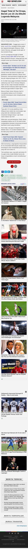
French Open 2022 (11, 56)
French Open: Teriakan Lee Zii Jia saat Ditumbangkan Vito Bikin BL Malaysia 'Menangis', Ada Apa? (14, 67)
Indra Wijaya (12, 175)
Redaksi (16, 536)
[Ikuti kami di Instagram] (15, 533)
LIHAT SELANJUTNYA (14, 162)
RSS (13, 541)
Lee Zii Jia (8, 46)
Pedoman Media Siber (13, 537)
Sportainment (22, 5)
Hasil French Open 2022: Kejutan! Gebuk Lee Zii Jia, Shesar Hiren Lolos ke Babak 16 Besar (14, 138)
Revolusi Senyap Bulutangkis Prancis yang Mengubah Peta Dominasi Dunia (13, 503)
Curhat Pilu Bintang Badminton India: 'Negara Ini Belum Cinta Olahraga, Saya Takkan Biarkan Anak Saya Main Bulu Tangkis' (14, 497)
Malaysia (6, 175)
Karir (21, 536)
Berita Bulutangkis (11, 178)
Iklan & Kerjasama (21, 539)
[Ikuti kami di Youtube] (18, 533)
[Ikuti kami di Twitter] (12, 533)
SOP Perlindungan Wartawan (7, 539)
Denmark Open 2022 (21, 178)
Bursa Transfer (6, 5)
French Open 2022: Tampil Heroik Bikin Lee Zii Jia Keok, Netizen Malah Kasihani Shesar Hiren (14, 104)
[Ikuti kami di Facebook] (9, 533)
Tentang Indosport (8, 536)
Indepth (14, 5)
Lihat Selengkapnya (22, 525)
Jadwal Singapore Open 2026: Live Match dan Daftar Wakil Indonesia (14, 485)
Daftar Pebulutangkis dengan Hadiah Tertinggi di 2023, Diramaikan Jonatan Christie (13, 508)
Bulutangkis (19, 175)
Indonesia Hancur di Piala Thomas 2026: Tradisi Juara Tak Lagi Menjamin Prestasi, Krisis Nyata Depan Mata (14, 490)
